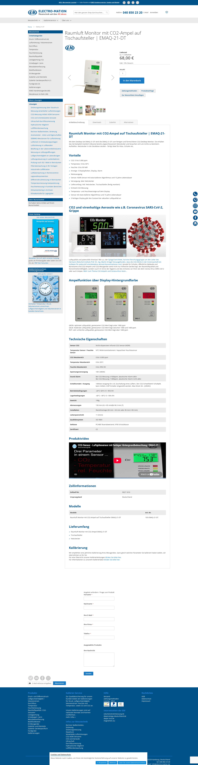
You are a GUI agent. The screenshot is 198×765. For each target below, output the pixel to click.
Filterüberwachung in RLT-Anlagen (44, 166)
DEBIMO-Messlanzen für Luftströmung (45, 138)
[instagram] (124, 2)
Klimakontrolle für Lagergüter (42, 193)
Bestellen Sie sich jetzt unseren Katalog (44, 258)
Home (30, 27)
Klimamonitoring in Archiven (42, 190)
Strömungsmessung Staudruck (73, 731)
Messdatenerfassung (37, 67)
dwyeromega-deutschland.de (115, 716)
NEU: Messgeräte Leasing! (67, 2)
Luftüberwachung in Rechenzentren (45, 173)
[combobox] (91, 12)
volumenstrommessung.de (114, 714)
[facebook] (129, 2)
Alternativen (128, 122)
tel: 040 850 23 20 (163, 762)
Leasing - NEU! (109, 701)
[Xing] (137, 2)
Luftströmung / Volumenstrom (40, 42)
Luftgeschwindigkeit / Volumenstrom (36, 700)
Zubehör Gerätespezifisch (38, 728)
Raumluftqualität (35, 56)
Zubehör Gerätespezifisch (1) (40, 80)
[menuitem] (34, 20)
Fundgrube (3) (34, 84)
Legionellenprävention (39, 176)
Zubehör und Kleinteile (38, 77)
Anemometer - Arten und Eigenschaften (46, 135)
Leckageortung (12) (36, 60)
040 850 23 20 (132, 12)
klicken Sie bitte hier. (113, 557)
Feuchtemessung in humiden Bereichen (46, 186)
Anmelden (154, 12)
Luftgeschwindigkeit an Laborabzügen (45, 156)
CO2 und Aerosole (73, 739)
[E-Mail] (195, 224)
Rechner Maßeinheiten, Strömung (44, 131)
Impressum (146, 701)
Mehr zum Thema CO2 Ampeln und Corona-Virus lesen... (105, 271)
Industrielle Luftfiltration (40, 169)
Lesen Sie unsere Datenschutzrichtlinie (132, 763)
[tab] (77, 122)
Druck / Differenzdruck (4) (39, 39)
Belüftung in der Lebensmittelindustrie (46, 149)
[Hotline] (195, 194)
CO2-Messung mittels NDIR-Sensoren (45, 114)
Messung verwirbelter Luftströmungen (45, 111)
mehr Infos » (71, 717)
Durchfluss (33, 46)
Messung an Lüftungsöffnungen (43, 152)
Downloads (97, 122)
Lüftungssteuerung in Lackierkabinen (45, 159)
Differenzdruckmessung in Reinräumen (46, 180)
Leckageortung (33, 715)
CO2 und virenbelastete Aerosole (43, 118)
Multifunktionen (35, 70)
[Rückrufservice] (195, 200)
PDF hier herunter (41, 263)
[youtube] (133, 2)
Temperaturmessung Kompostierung (45, 183)
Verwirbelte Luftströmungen (77, 734)
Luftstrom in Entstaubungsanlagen (44, 142)
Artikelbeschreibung (77, 122)
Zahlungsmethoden (111, 699)
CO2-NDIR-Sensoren (73, 736)
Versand (107, 696)
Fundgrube (32, 731)
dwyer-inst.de (109, 718)
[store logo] (47, 12)
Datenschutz (146, 699)
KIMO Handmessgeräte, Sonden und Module (105, 2)
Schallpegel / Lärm (36, 63)
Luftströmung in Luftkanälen (42, 145)
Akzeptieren (102, 763)
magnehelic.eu (109, 721)
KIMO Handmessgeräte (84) (39, 91)
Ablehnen (112, 763)
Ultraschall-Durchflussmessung (43, 121)
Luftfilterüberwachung (39, 128)
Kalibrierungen (35, 87)
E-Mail (146, 12)
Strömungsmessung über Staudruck (45, 107)
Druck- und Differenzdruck (38, 696)
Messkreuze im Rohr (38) (38, 94)
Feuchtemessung (35, 53)
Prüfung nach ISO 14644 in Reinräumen (46, 162)
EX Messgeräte (34, 73)
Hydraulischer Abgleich (40, 125)
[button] (69, 77)
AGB (143, 696)
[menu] (99, 20)
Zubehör (112, 122)
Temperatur (33, 49)
